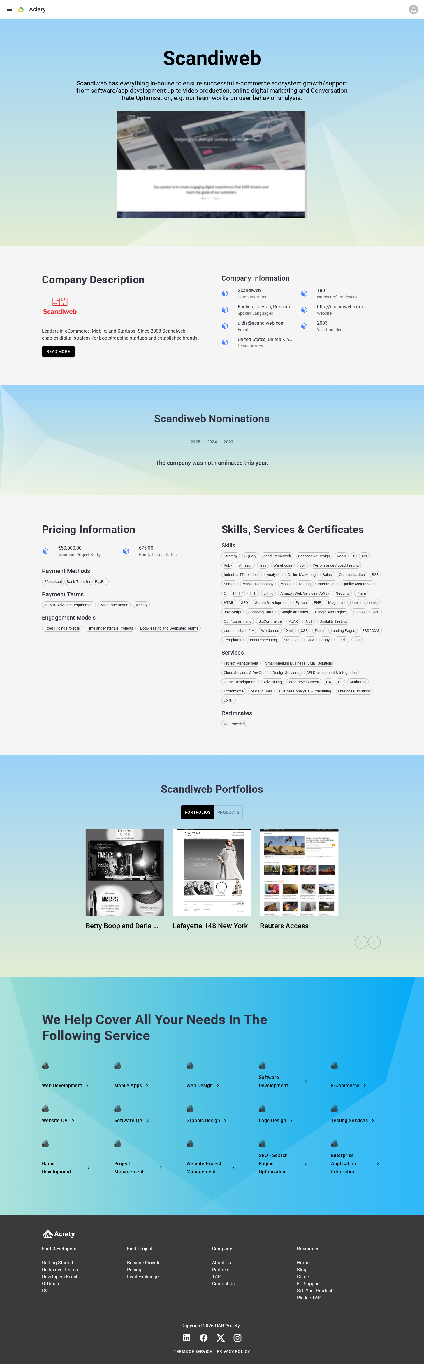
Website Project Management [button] (204, 1168)
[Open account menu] (414, 9)
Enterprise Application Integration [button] (343, 1164)
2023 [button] (228, 442)
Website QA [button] (55, 1120)
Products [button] (228, 812)
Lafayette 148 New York (210, 926)
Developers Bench (60, 1276)
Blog (301, 1269)
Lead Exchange (143, 1276)
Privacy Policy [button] (233, 1351)
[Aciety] (20, 9)
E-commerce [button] (345, 1085)
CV (45, 1290)
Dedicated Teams (60, 1269)
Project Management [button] (129, 1168)
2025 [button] (195, 442)
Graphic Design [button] (203, 1120)
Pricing (134, 1269)
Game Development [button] (56, 1168)
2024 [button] (212, 442)
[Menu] (9, 9)
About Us (221, 1262)
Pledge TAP (309, 1297)
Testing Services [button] (349, 1120)
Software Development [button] (273, 1081)
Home (303, 1262)
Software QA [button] (128, 1120)
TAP (216, 1276)
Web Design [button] (200, 1085)
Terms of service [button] (193, 1351)
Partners (220, 1269)
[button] (187, 1338)
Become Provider (144, 1262)
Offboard (51, 1283)
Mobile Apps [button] (128, 1085)
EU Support (308, 1283)
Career (303, 1276)
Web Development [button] (62, 1085)
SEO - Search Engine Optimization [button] (273, 1164)
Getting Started (57, 1262)
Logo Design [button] (272, 1120)
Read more (58, 351)
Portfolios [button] (198, 812)
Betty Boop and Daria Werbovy (125, 926)
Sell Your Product (314, 1290)
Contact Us (223, 1283)
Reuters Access (284, 926)
